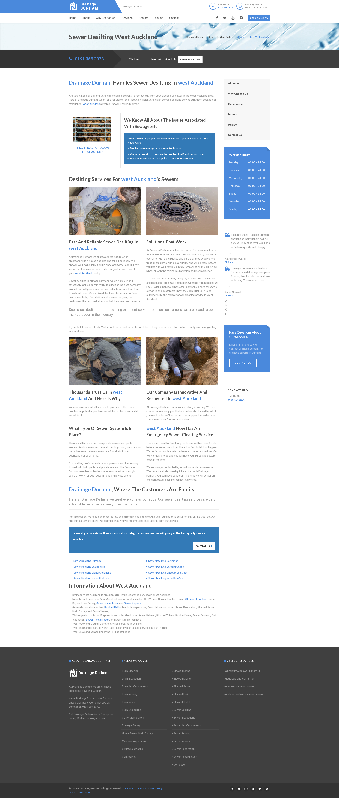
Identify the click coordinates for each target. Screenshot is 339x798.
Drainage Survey (131, 725)
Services (127, 18)
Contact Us (202, 546)
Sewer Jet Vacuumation (187, 725)
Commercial (235, 104)
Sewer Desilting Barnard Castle (166, 566)
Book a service (259, 18)
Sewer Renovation (184, 749)
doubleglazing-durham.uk (239, 678)
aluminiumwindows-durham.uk (242, 670)
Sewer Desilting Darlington (163, 560)
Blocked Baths (112, 607)
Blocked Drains (182, 678)
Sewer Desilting (182, 709)
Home (72, 18)
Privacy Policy (155, 788)
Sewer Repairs (132, 603)
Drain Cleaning (130, 670)
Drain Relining (129, 694)
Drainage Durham (93, 673)
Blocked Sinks (182, 694)
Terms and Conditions (135, 788)
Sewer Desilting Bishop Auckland (92, 572)
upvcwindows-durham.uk (239, 686)
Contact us (235, 134)
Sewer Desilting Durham (87, 560)
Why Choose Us (105, 18)
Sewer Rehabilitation (97, 619)
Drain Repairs (129, 702)
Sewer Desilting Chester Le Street (167, 572)
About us (233, 83)
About (86, 18)
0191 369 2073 (225, 7)
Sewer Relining (182, 733)
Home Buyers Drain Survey (137, 733)
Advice (159, 18)
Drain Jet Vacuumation (135, 686)
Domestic (234, 114)
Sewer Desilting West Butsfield (165, 578)
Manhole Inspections (134, 741)
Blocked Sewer (182, 686)
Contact (174, 18)
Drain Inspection (131, 678)
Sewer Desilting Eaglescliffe (89, 566)
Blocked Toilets (182, 702)
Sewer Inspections (107, 603)
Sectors (143, 18)
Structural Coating (195, 599)
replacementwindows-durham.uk (244, 694)
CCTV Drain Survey (133, 717)
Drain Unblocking (131, 709)
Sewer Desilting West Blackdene (91, 578)
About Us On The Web (81, 792)
